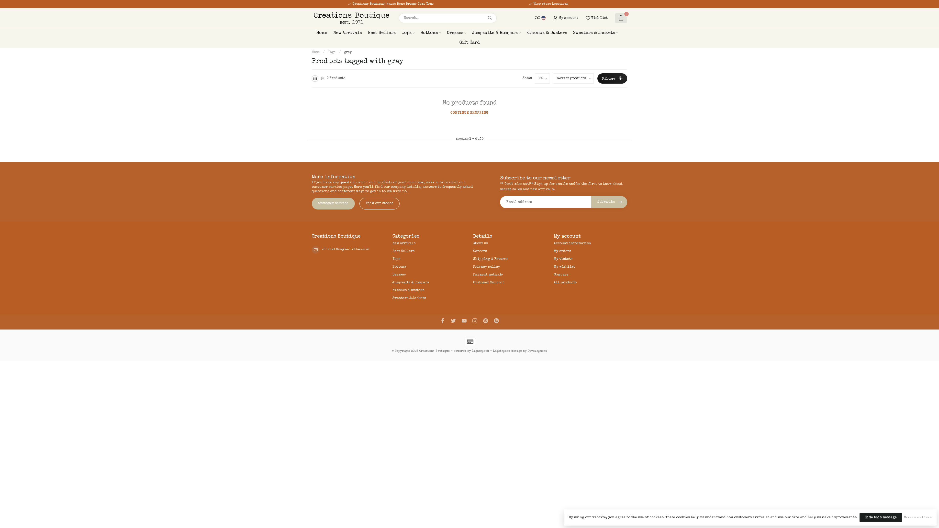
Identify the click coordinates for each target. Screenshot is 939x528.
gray (348, 52)
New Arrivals (347, 33)
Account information (572, 243)
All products (565, 282)
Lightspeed (480, 351)
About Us (480, 243)
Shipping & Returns (490, 259)
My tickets (563, 259)
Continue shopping (469, 113)
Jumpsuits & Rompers (495, 33)
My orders (562, 251)
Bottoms (429, 33)
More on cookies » (918, 517)
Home (321, 33)
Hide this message (881, 517)
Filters (609, 79)
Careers (480, 251)
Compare (561, 274)
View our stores (379, 203)
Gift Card (469, 43)
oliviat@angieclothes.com (345, 249)
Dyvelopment (537, 351)
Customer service (333, 203)
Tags (331, 52)
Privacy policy (486, 267)
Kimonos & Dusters (546, 33)
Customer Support (488, 282)
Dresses (455, 33)
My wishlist (564, 267)
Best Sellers (382, 33)
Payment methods (488, 274)
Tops (407, 33)
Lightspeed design (507, 351)
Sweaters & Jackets (594, 33)
